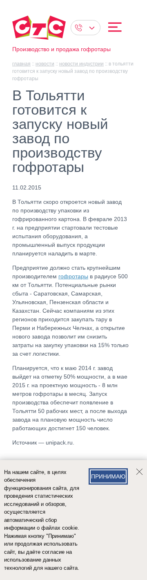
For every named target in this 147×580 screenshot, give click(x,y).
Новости (45, 64)
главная (21, 64)
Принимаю (108, 476)
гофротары (73, 276)
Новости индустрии (81, 64)
